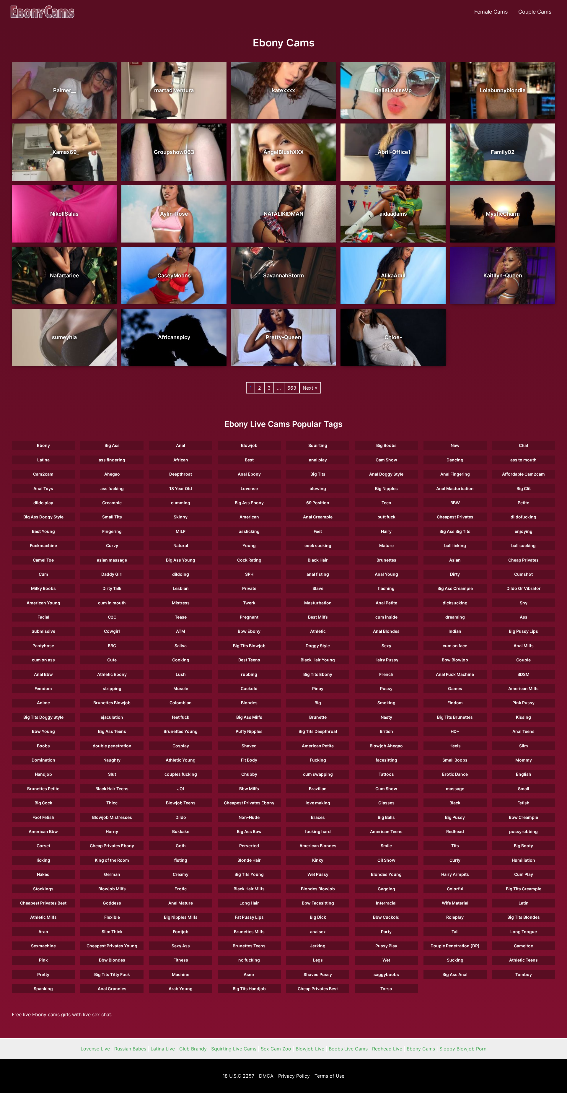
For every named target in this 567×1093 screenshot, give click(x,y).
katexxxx (283, 90)
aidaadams (393, 214)
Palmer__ (64, 90)
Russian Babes (130, 1049)
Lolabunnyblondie (503, 90)
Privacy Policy (294, 1076)
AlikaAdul (393, 275)
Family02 (502, 152)
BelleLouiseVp (393, 90)
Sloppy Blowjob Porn (462, 1049)
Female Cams (491, 12)
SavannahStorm (283, 275)
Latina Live (163, 1049)
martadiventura (174, 90)
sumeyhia (64, 337)
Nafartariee (64, 275)
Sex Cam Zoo (276, 1049)
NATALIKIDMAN (283, 214)
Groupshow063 (174, 152)
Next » (310, 388)
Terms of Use (329, 1076)
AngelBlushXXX (283, 152)
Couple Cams (534, 12)
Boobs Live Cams (348, 1049)
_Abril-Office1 (393, 152)
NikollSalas (64, 214)
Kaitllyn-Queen (502, 275)
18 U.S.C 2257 (238, 1076)
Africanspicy (174, 337)
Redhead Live (387, 1049)
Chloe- (393, 337)
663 (291, 388)
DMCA (266, 1076)
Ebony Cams (421, 1049)
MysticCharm (503, 214)
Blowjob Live (310, 1049)
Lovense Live (95, 1049)
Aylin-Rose (174, 214)
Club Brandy (193, 1049)
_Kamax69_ (64, 152)
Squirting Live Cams (233, 1049)
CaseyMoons (174, 275)
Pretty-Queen (283, 337)
